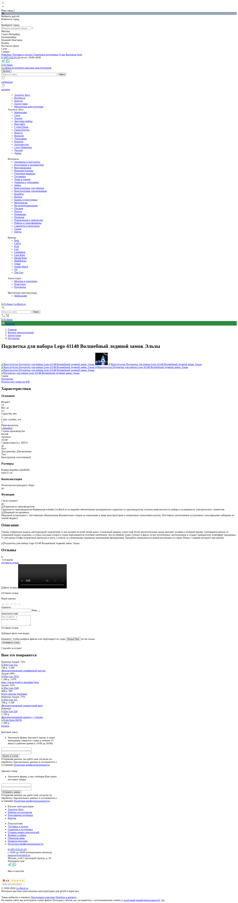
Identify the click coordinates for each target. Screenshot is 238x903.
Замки (17, 185)
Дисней (18, 150)
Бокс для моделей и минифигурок (20, 682)
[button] (3, 308)
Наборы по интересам (20, 812)
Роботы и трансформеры (27, 223)
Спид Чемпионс (23, 147)
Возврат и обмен (17, 835)
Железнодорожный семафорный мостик (23, 670)
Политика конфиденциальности (25, 844)
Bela (16, 240)
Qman (17, 263)
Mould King (20, 258)
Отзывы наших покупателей (23, 832)
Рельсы (5, 726)
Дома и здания (22, 179)
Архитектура (21, 144)
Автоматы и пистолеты (27, 162)
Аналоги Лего (22, 95)
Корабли (19, 194)
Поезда (18, 211)
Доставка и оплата (22, 54)
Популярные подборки (20, 815)
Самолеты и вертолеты (27, 226)
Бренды (18, 100)
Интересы (19, 98)
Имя (34, 610)
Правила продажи (18, 841)
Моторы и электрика (25, 281)
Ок (162, 900)
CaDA (17, 243)
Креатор (18, 141)
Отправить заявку (11, 792)
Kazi (16, 246)
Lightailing (19, 252)
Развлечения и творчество (28, 220)
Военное (19, 135)
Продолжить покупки (43, 897)
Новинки (6, 54)
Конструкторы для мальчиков (30, 191)
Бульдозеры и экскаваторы (29, 164)
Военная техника (23, 170)
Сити (17, 115)
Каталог (10, 324)
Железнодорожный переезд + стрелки (22, 717)
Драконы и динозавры (26, 182)
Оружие (18, 208)
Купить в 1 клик (10, 756)
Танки (17, 228)
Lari (16, 249)
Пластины (20, 284)
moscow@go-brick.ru (19, 855)
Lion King (19, 255)
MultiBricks (20, 260)
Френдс (18, 132)
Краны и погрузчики (25, 199)
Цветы (18, 231)
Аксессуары (21, 103)
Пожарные (20, 214)
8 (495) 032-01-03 (10, 57)
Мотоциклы (21, 202)
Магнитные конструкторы (28, 106)
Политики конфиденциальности (32, 764)
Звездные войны (23, 121)
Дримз (17, 153)
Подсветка (20, 287)
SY (16, 269)
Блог (79, 54)
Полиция (19, 217)
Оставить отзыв (10, 562)
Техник (18, 118)
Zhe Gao (18, 272)
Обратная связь (16, 838)
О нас (62, 54)
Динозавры (20, 138)
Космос (18, 196)
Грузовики (20, 176)
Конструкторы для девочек (29, 188)
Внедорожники (22, 167)
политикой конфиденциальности (142, 900)
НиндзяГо (19, 124)
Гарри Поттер (21, 130)
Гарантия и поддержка (45, 54)
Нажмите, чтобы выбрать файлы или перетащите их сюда (33, 639)
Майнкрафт (20, 112)
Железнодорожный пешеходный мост (22, 705)
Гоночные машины (24, 173)
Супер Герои (21, 127)
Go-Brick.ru (22, 888)
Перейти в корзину (66, 897)
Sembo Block (21, 266)
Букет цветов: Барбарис (14, 694)
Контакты (71, 54)
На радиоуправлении (26, 205)
